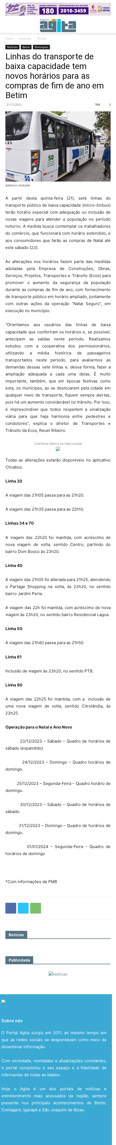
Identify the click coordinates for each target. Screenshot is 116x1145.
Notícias (25, 38)
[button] (9, 25)
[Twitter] (23, 908)
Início (9, 38)
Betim (41, 38)
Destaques (41, 47)
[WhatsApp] (35, 908)
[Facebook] (10, 908)
